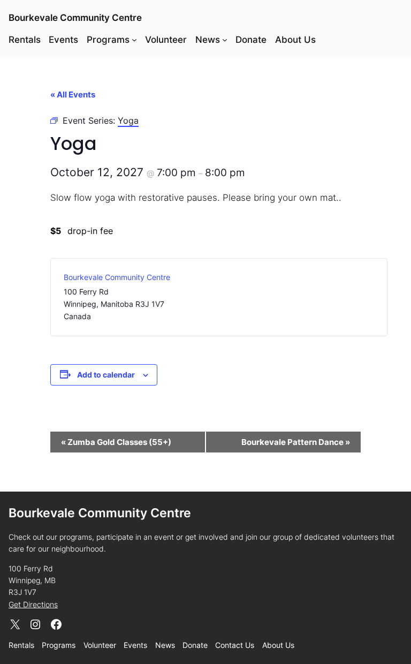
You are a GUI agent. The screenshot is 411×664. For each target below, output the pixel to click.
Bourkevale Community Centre (75, 17)
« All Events (72, 94)
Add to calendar (106, 374)
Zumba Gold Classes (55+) (116, 442)
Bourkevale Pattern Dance (295, 442)
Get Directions (33, 604)
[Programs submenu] (134, 39)
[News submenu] (224, 39)
